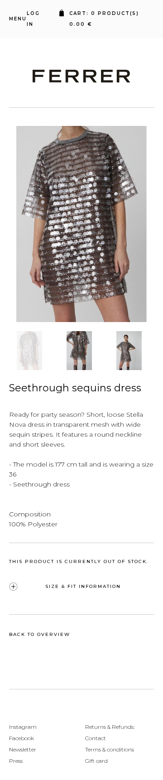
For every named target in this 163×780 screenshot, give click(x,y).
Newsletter (22, 749)
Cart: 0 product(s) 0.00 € (106, 18)
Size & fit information (83, 586)
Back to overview (39, 634)
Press (16, 760)
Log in (33, 18)
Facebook (21, 738)
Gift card (96, 760)
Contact (95, 738)
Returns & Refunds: (109, 726)
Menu (18, 19)
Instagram (23, 726)
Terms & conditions (109, 749)
